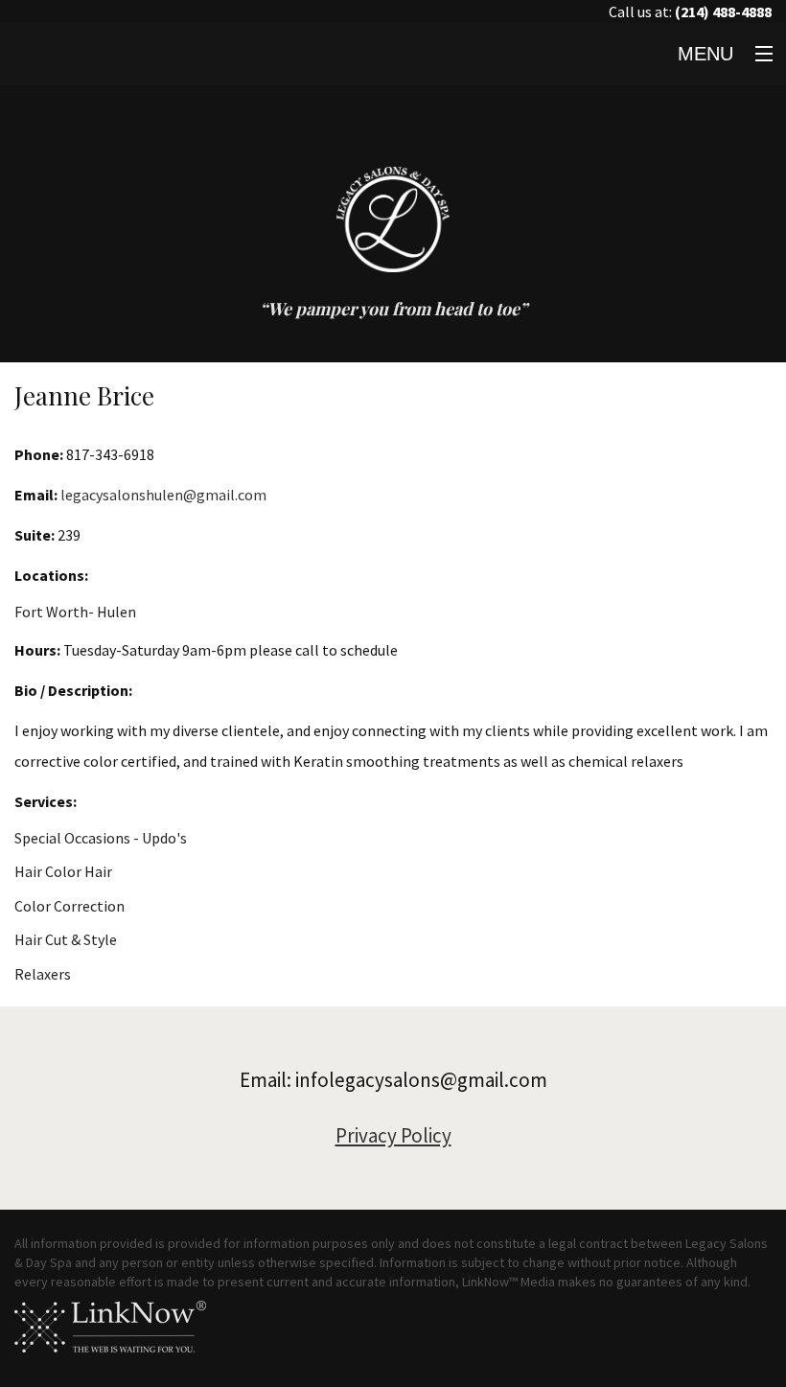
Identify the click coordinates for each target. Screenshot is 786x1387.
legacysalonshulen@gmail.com (163, 494)
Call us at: (690, 11)
